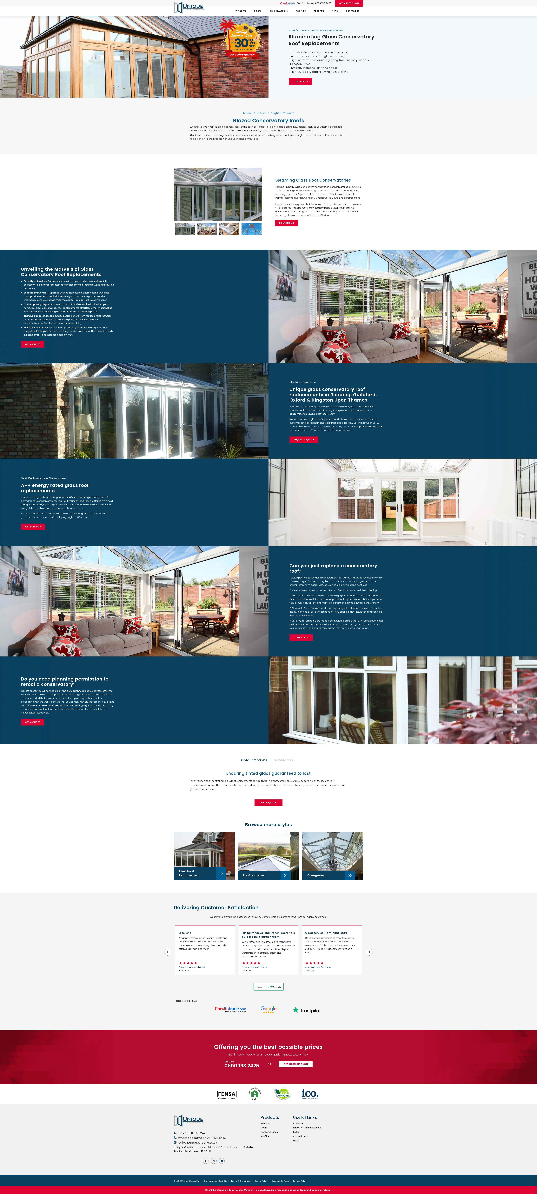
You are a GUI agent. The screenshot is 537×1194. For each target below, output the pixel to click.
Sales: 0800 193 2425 (192, 1133)
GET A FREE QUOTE (349, 3)
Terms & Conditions (241, 1181)
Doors (258, 11)
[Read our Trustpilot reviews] (306, 1009)
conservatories (298, 414)
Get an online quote (296, 1064)
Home (292, 30)
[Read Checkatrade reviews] (230, 1010)
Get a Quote (32, 344)
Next (369, 950)
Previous (167, 950)
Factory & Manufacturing (307, 1127)
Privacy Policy (300, 1181)
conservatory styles (47, 705)
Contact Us (352, 11)
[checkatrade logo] (288, 3)
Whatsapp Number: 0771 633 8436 (202, 1138)
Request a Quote (304, 439)
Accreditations (301, 1136)
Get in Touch (33, 526)
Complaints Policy (280, 1181)
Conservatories (279, 11)
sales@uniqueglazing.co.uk (197, 1143)
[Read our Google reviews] (268, 1009)
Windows (240, 11)
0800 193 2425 (241, 1065)
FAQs (296, 1132)
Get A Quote (268, 802)
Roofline (301, 11)
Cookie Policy (261, 1181)
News (335, 11)
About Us (319, 11)
